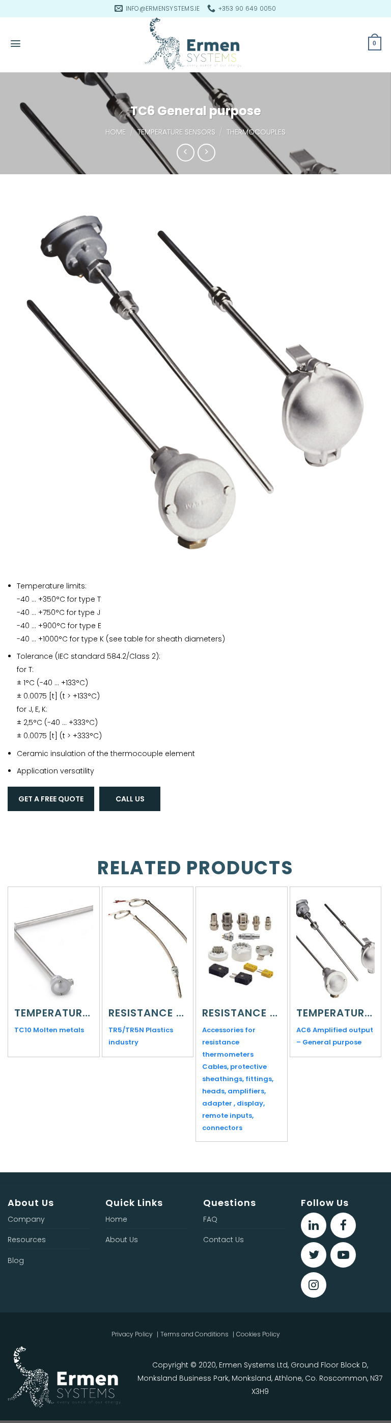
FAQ (210, 1219)
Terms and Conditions (194, 1334)
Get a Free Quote (50, 799)
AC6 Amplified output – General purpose (334, 1036)
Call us (130, 799)
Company (26, 1219)
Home (115, 132)
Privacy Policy (132, 1334)
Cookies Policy (258, 1334)
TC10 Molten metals (49, 1030)
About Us (121, 1239)
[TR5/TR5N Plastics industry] (147, 948)
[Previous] (13, 997)
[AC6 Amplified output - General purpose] (335, 948)
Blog (16, 1260)
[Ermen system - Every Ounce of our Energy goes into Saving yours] (195, 44)
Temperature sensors (176, 132)
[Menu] (15, 43)
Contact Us (223, 1239)
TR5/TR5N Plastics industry (140, 1036)
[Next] (377, 997)
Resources (27, 1239)
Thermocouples (256, 132)
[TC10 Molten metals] (53, 948)
